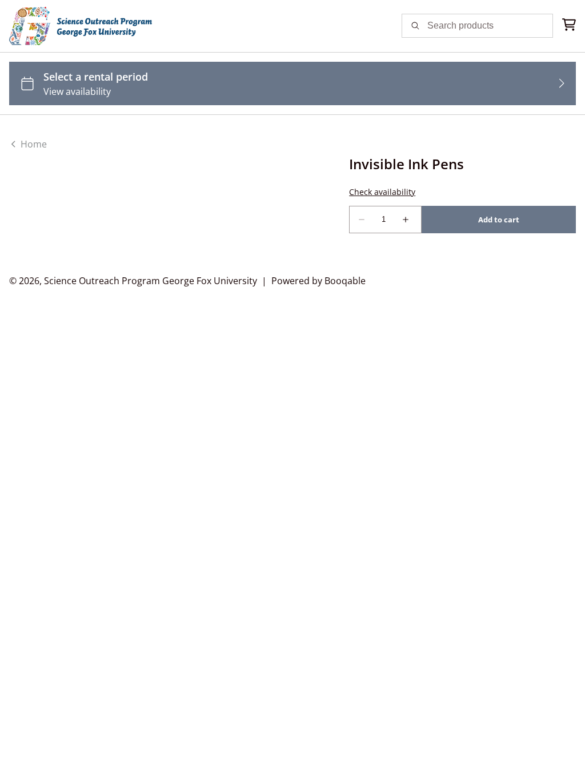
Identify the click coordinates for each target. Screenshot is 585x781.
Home (32, 144)
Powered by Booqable (318, 280)
